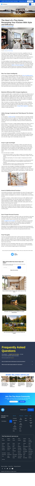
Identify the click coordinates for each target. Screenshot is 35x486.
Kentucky (3, 446)
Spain (24, 454)
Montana (30, 448)
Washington (19, 457)
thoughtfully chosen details (9, 220)
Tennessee (30, 454)
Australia (3, 440)
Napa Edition (16, 186)
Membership (15, 420)
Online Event (15, 423)
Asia (29, 438)
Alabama (8, 438)
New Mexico (25, 449)
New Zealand (25, 451)
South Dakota (20, 454)
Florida (14, 443)
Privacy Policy (10, 466)
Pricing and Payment (17, 466)
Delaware (3, 443)
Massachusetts (25, 446)
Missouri (24, 448)
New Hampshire (14, 450)
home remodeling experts (27, 75)
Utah (24, 456)
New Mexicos (30, 449)
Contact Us (31, 423)
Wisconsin (30, 457)
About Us (31, 426)
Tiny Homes (21, 419)
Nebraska (3, 449)
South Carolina (15, 454)
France (19, 443)
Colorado (30, 440)
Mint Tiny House (21, 186)
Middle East (9, 448)
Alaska (14, 438)
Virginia (14, 457)
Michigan (3, 448)
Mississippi (19, 448)
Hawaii (29, 443)
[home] (4, 4)
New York (19, 451)
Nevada (8, 449)
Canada (14, 440)
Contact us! (12, 357)
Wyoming (3, 459)
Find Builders (20, 424)
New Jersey (19, 449)
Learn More (30, 1)
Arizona (19, 438)
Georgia (24, 443)
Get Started (31, 409)
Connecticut (30, 441)
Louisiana (8, 446)
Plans (20, 421)
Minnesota (14, 448)
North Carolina (31, 451)
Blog (20, 428)
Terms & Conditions (4, 466)
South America (9, 454)
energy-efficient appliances (22, 105)
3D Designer (14, 426)
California (8, 440)
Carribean (19, 440)
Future (31, 420)
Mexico (30, 446)
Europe (8, 443)
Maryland (19, 446)
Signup (26, 420)
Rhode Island (4, 454)
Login (26, 418)
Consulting (14, 428)
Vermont (30, 456)
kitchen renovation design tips (18, 65)
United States (14, 456)
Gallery (20, 426)
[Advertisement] (17, 479)
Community (15, 418)
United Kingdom (8, 457)
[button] (30, 4)
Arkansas (24, 438)
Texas (3, 456)
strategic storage (11, 116)
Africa (3, 438)
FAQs (30, 418)
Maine (13, 446)
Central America (24, 441)
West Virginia (25, 457)
